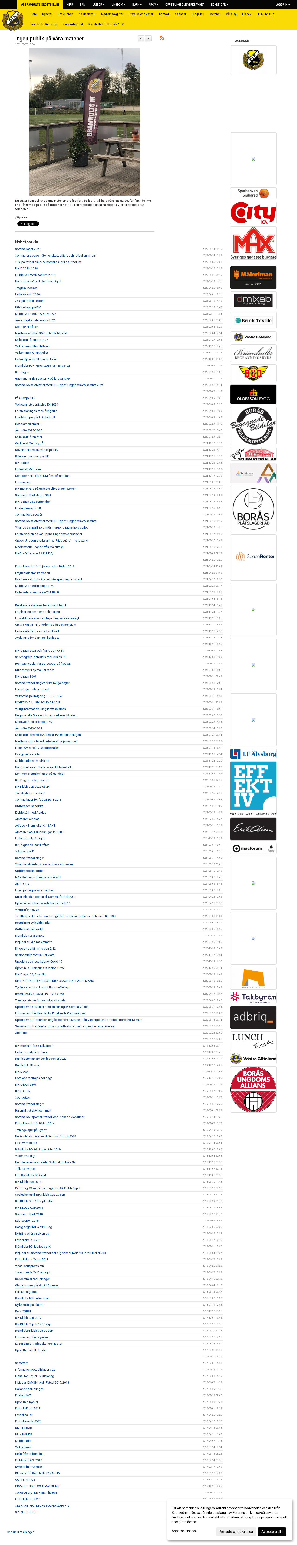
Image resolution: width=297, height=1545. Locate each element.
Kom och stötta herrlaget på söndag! (39, 773)
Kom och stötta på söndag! (33, 1078)
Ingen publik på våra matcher (49, 39)
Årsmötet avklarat (27, 819)
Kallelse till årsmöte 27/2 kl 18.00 (37, 592)
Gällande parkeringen (29, 1389)
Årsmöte (21, 1032)
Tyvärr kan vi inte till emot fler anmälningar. (43, 987)
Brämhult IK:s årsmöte (29, 935)
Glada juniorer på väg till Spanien (37, 1285)
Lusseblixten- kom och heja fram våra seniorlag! (47, 618)
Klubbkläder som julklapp (32, 760)
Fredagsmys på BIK (28, 508)
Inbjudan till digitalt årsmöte (33, 942)
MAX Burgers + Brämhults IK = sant (38, 877)
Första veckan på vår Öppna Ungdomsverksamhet (48, 534)
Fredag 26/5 (23, 1395)
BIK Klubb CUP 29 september (34, 1201)
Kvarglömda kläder (27, 754)
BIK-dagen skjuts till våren (32, 845)
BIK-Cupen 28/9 (25, 1084)
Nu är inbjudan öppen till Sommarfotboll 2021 (45, 896)
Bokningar (218, 4)
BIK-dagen (22, 372)
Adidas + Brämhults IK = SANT (35, 825)
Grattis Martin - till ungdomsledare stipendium (45, 624)
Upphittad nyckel (26, 1402)
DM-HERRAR (23, 1428)
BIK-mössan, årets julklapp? (33, 1045)
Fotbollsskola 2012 (28, 1421)
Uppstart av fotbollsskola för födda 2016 (42, 903)
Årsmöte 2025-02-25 (28, 430)
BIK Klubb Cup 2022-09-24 (32, 786)
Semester (21, 1363)
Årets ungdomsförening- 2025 (35, 320)
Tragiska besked (26, 288)
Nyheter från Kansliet (29, 1466)
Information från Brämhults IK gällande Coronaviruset (50, 1013)
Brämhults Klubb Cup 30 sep (34, 1330)
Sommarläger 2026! (28, 249)
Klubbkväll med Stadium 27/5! (35, 275)
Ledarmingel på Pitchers (31, 1052)
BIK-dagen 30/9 (25, 676)
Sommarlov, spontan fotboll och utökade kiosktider (49, 1117)
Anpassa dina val (184, 1531)
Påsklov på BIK (25, 398)
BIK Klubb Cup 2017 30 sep (33, 1324)
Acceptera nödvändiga (236, 1531)
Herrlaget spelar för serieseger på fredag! (43, 663)
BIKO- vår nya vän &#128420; (34, 553)
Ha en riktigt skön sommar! (33, 1110)
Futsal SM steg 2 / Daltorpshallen (37, 747)
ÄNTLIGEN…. (23, 884)
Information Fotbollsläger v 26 (35, 1369)
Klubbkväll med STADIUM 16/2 (35, 314)
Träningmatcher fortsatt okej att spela (40, 1000)
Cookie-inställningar (20, 1532)
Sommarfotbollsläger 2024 (33, 495)
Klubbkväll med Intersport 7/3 (35, 586)
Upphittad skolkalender (31, 1350)
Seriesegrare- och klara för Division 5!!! (40, 657)
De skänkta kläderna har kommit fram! (40, 605)
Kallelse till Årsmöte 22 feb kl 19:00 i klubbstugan (48, 735)
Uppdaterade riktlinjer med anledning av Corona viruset (51, 1007)
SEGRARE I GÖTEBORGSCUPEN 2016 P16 (42, 1505)
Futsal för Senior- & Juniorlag (35, 1376)
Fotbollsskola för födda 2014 (35, 1123)
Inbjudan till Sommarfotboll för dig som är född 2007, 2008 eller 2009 (61, 1253)
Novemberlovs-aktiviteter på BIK (36, 450)
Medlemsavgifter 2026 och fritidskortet (41, 333)
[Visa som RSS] (162, 38)
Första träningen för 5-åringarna (36, 411)
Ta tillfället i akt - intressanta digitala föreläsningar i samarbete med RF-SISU (65, 916)
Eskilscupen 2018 (27, 1220)
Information (23, 482)
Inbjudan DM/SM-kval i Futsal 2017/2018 (42, 1382)
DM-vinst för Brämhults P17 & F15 (37, 1473)
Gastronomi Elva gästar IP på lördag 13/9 (42, 378)
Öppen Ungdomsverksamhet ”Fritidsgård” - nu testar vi (51, 540)
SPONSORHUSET (26, 1512)
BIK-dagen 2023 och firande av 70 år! (39, 650)
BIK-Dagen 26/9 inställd (30, 974)
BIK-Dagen (22, 1071)
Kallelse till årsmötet (28, 437)
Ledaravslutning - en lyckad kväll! (37, 631)
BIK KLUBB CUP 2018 (29, 1207)
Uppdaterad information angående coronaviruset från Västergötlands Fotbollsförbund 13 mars (78, 1020)
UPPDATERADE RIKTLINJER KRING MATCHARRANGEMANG (54, 981)
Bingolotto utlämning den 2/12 (35, 948)
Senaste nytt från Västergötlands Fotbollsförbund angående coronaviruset (65, 1026)
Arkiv (152, 4)
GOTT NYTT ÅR (25, 1479)
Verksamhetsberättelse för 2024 (36, 404)
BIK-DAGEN (22, 1091)
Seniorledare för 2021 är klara (34, 955)
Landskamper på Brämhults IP (35, 417)
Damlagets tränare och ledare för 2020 (40, 1058)
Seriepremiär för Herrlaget (32, 1279)
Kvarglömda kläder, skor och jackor (38, 1343)
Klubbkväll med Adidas (30, 812)
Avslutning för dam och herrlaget (37, 637)
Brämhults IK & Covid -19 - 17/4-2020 (39, 994)
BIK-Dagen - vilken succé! (32, 780)
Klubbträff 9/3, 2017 (28, 1460)
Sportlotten (22, 1097)
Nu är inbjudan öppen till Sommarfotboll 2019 (45, 1136)
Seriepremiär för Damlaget (32, 1272)
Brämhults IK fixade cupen (32, 1298)
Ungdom (117, 4)
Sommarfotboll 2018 (29, 1214)
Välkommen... (24, 1447)
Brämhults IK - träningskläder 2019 (38, 1149)
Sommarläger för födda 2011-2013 (38, 799)
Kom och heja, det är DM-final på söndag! (42, 475)
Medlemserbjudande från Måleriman (39, 547)
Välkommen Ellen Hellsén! (32, 346)
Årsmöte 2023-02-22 (28, 728)
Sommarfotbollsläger (29, 858)
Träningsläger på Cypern (31, 1130)
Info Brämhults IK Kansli (31, 1175)
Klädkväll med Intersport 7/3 (34, 722)
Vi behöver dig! (25, 1156)
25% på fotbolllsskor (29, 301)
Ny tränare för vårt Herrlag (32, 1233)
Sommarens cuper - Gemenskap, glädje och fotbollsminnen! (55, 255)
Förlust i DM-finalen (28, 469)
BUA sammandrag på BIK (32, 456)
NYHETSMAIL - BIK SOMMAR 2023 (38, 702)
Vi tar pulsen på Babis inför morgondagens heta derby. (51, 527)
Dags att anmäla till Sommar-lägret (38, 281)
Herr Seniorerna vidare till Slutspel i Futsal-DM (45, 1162)
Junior (97, 4)
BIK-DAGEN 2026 (26, 268)
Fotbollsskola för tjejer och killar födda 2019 (44, 566)
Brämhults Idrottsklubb (42, 4)
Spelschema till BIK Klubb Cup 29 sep (40, 1194)
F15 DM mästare (26, 1143)
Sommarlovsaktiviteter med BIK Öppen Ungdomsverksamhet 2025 (59, 385)
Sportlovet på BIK (26, 326)
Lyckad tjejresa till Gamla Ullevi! (36, 359)
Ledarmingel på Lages (30, 838)
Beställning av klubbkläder (32, 922)
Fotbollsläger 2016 (27, 1499)
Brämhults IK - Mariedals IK (33, 1246)
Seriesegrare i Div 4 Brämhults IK (36, 1492)
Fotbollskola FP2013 (28, 1240)
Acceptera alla (272, 1531)
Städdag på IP (24, 851)
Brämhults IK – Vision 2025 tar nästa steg (42, 365)
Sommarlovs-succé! (28, 514)
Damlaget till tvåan (27, 1065)
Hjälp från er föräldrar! (29, 1453)
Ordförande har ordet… (30, 806)
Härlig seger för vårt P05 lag (33, 1227)
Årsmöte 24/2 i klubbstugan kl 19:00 (39, 832)
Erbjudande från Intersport (32, 573)
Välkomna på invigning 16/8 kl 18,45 (39, 696)
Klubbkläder (23, 1441)
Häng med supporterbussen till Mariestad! (43, 767)
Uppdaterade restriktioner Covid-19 (38, 961)
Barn (135, 4)
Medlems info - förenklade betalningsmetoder (46, 741)
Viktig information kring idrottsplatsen (40, 709)
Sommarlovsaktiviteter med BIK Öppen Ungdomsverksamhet (55, 521)
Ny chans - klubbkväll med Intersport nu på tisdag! (48, 579)
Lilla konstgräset (26, 1292)
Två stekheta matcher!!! (30, 793)
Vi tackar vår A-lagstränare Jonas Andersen (44, 864)
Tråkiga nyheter (25, 1168)
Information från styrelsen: (32, 1337)
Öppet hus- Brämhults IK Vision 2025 (39, 968)
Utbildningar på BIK (28, 307)
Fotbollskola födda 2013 (31, 1259)
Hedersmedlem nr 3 (28, 424)
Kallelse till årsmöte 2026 (31, 339)
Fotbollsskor (23, 1415)
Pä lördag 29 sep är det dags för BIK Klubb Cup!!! (47, 1188)
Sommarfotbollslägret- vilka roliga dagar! (42, 683)
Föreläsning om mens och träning (37, 611)
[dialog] (229, 1519)
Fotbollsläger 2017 (27, 1408)
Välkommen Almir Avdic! (31, 352)
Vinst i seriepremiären (29, 1266)
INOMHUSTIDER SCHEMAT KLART (37, 1486)
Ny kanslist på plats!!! (29, 1305)
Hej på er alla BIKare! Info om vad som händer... (46, 715)
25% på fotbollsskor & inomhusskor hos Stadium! (48, 262)
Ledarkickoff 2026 (27, 294)
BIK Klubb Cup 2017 (28, 1317)
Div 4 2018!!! (23, 1311)
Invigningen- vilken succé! (32, 689)
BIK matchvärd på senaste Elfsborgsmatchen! (45, 488)
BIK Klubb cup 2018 (28, 1181)
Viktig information (27, 909)
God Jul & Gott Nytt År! (30, 443)
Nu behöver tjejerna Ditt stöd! (34, 670)
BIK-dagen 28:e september (33, 501)
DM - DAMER (23, 1434)
